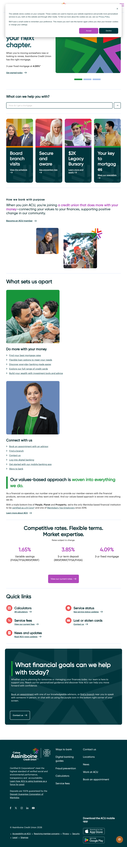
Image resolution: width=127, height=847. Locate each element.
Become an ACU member (19, 220)
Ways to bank (16, 468)
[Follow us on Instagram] (22, 808)
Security (76, 833)
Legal (14, 837)
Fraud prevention (66, 768)
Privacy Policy (104, 17)
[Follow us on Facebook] (10, 808)
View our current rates (61, 579)
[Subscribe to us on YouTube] (33, 808)
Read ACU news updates (25, 636)
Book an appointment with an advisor (28, 446)
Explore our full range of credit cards (28, 368)
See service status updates (86, 612)
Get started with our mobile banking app (30, 464)
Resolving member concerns (47, 833)
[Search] (117, 105)
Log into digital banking (21, 459)
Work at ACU (90, 771)
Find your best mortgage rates (25, 355)
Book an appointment (22, 694)
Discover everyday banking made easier (30, 364)
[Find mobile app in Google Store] (94, 840)
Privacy (66, 833)
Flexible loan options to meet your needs (30, 359)
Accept (88, 31)
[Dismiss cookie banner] (117, 9)
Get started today (14, 72)
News (86, 764)
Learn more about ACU (17, 513)
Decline (109, 31)
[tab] (78, 79)
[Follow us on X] (16, 808)
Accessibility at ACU (21, 833)
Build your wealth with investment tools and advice (36, 373)
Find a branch (16, 450)
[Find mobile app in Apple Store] (94, 831)
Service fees (63, 783)
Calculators (62, 775)
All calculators (21, 612)
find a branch (87, 694)
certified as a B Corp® (23, 507)
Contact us (15, 455)
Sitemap (24, 837)
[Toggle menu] (122, 5)
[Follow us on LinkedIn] (27, 808)
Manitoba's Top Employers (61, 507)
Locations (89, 756)
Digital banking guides (65, 758)
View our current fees (24, 624)
